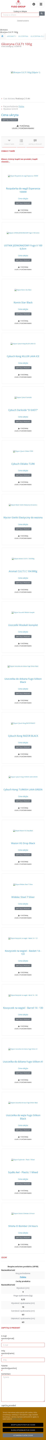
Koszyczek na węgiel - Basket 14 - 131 (23, 952)
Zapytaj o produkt (9, 120)
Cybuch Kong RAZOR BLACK (23, 735)
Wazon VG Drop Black (23, 843)
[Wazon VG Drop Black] (23, 831)
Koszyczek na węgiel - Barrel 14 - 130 (23, 1007)
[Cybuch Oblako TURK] (23, 451)
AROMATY (11, 36)
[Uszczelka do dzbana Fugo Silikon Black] (23, 666)
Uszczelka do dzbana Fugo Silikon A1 (23, 1061)
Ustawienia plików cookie (23, 1435)
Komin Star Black (23, 302)
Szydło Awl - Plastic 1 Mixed (23, 1172)
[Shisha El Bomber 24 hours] (23, 1213)
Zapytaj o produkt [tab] (35, 144)
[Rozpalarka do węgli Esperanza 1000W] (23, 176)
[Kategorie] (41, 4)
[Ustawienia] (34, 4)
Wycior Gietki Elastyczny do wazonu (23, 517)
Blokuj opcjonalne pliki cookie (23, 1430)
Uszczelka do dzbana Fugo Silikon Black (23, 680)
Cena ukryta (10, 115)
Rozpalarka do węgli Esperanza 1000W (23, 190)
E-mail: (7, 1337)
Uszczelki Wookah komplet (23, 625)
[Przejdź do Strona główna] (2, 36)
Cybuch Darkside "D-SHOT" (23, 410)
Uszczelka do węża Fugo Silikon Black (23, 1117)
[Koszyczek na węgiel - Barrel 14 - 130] (23, 995)
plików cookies (17, 1419)
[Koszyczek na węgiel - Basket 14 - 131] (23, 938)
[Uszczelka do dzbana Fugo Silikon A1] (23, 1049)
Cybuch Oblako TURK (23, 463)
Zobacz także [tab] (9, 144)
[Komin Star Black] (23, 290)
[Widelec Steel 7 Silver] (23, 884)
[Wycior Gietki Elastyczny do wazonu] (23, 505)
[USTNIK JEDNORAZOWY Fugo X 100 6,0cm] (23, 233)
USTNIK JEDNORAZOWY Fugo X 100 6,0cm (23, 247)
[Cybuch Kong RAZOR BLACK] (23, 723)
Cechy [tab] (21, 144)
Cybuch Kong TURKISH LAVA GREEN (23, 789)
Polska (21, 106)
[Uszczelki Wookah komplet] (23, 612)
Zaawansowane (23, 21)
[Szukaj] (42, 13)
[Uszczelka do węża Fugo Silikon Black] (23, 1103)
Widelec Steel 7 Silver (23, 897)
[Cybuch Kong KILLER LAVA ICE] (23, 343)
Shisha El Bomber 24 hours (23, 1226)
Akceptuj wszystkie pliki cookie (23, 1425)
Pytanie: (9, 1366)
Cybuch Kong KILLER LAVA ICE (23, 356)
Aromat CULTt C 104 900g (23, 571)
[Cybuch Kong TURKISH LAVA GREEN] (23, 777)
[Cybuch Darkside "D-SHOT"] (23, 397)
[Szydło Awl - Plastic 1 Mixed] (23, 1160)
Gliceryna (23, 36)
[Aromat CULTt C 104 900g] (23, 559)
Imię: (7, 1352)
